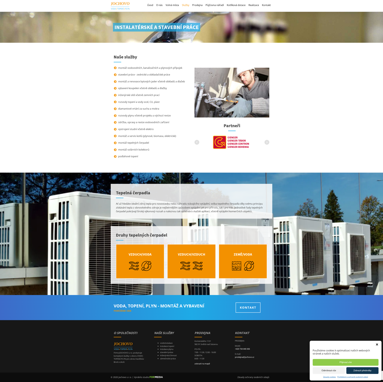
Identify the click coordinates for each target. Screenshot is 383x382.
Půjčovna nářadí (215, 5)
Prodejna (197, 5)
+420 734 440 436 (242, 348)
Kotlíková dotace (236, 5)
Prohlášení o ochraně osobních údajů (352, 377)
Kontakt (266, 5)
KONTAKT (248, 307)
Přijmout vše (345, 362)
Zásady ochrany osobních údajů (253, 377)
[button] (377, 344)
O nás (159, 5)
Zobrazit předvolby (362, 370)
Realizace (254, 5)
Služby (185, 5)
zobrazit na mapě (202, 363)
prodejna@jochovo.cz (244, 357)
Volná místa (172, 5)
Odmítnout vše (329, 370)
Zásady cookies (329, 377)
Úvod (150, 5)
